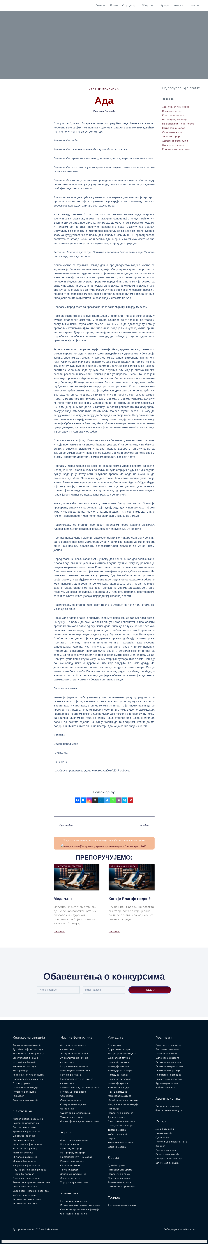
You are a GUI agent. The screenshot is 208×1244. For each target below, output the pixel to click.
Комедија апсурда (119, 1062)
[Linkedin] (101, 800)
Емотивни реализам (167, 1049)
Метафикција (20, 1070)
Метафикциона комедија (123, 1100)
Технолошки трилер (72, 1117)
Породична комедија (120, 1112)
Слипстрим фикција (167, 1154)
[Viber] (119, 800)
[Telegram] (107, 800)
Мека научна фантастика (75, 1070)
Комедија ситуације (119, 1079)
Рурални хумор (117, 1117)
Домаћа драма (116, 1165)
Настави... (59, 931)
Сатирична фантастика (121, 1121)
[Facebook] (77, 800)
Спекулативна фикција (169, 1158)
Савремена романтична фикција (79, 1209)
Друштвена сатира (119, 1049)
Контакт (195, 5)
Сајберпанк (67, 1095)
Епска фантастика (23, 1140)
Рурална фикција (165, 1150)
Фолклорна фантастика (27, 1199)
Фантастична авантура (168, 1110)
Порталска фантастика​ (26, 1178)
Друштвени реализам (168, 1045)
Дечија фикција (164, 1128)
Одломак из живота (167, 1057)
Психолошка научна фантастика (79, 1087)
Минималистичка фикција (28, 1074)
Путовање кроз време (73, 1091)
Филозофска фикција (25, 1100)
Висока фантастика (24, 1127)
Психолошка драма (119, 1178)
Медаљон (63, 898)
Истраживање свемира (74, 1066)
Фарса (111, 1138)
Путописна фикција (24, 1091)
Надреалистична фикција (28, 1079)
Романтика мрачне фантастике (31, 1182)
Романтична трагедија (121, 1186)
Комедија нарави (118, 1074)
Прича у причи (21, 1083)
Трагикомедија (117, 1129)
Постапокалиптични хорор (178, 123)
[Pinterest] (130, 800)
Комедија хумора (118, 1083)
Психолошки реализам (169, 1066)
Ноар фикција (163, 1133)
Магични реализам (24, 1152)
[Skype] (124, 800)
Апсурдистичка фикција (27, 1045)
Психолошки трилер (167, 1070)
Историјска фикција (24, 1062)
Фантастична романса (73, 1213)
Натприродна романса (74, 1201)
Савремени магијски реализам (31, 1190)
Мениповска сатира (119, 1095)
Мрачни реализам (166, 1053)
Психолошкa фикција (25, 1087)
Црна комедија (117, 1146)
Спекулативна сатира (120, 1125)
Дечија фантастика (24, 1135)
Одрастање (162, 1137)
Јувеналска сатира (119, 1057)
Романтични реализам (169, 1079)
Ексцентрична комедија (122, 1053)
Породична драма (119, 1173)
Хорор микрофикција (175, 140)
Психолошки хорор (173, 127)
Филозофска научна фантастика (79, 1121)
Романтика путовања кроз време (80, 1205)
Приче (114, 5)
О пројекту (128, 5)
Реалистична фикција (168, 1074)
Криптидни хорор (172, 115)
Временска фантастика (26, 1131)
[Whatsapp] (113, 800)
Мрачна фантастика (24, 1161)
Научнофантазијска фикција (29, 1169)
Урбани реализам (104, 89)
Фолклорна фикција (25, 1203)
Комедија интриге (118, 1066)
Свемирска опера (70, 1100)
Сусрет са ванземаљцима (75, 1112)
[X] (95, 800)
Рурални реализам (166, 1083)
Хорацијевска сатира (120, 1142)
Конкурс (179, 5)
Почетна (100, 5)
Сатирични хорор (172, 132)
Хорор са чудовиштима (176, 149)
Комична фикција (118, 1087)
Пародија (113, 1108)
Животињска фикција (25, 1148)
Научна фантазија (70, 1074)
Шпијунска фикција (167, 1162)
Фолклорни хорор (173, 145)
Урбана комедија (118, 1134)
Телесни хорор (171, 136)
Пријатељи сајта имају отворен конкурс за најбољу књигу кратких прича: (104, 840)
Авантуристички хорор (175, 106)
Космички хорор (172, 111)
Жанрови (147, 5)
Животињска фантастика (27, 1144)
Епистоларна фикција (26, 1057)
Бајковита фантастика (26, 1122)
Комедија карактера (120, 1070)
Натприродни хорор (174, 119)
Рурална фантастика (25, 1186)
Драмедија (114, 1045)
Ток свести (19, 1095)
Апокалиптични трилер (122, 1205)
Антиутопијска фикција (74, 1053)
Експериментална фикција (28, 1053)
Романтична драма (119, 1182)
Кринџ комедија (117, 1091)
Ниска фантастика (23, 1173)
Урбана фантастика (24, 1195)
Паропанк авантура (167, 1106)
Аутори (164, 5)
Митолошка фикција (25, 1156)
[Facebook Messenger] (83, 800)
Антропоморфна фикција (28, 1118)
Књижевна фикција (24, 1066)
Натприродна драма (120, 1169)
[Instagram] (89, 800)
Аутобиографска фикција (28, 1049)
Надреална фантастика (26, 1165)
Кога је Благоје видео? (130, 898)
